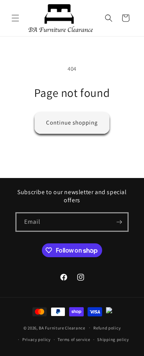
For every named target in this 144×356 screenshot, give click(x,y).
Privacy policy (36, 339)
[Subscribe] (119, 222)
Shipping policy (113, 339)
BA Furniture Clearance (62, 327)
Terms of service (74, 339)
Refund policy (107, 328)
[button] (15, 18)
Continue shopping (72, 122)
